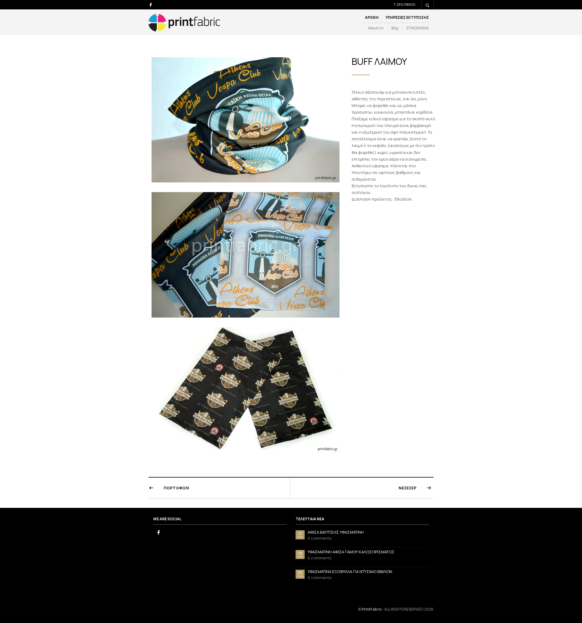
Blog (394, 28)
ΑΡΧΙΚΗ (372, 17)
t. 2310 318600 (404, 4)
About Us (375, 28)
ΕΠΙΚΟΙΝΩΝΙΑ (417, 28)
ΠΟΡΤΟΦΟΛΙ (176, 488)
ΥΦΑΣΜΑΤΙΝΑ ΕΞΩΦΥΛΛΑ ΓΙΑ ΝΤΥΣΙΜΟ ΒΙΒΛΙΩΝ (350, 571)
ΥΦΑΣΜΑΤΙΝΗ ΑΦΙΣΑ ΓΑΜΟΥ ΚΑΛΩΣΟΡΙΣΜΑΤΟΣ (351, 552)
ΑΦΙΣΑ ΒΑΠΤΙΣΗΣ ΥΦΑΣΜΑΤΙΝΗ (336, 532)
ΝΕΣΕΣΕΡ (407, 488)
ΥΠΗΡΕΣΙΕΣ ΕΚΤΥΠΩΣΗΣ (407, 17)
